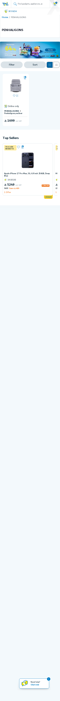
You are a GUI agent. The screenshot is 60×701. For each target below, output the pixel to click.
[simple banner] (5, 4)
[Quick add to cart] (25, 78)
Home (5, 17)
